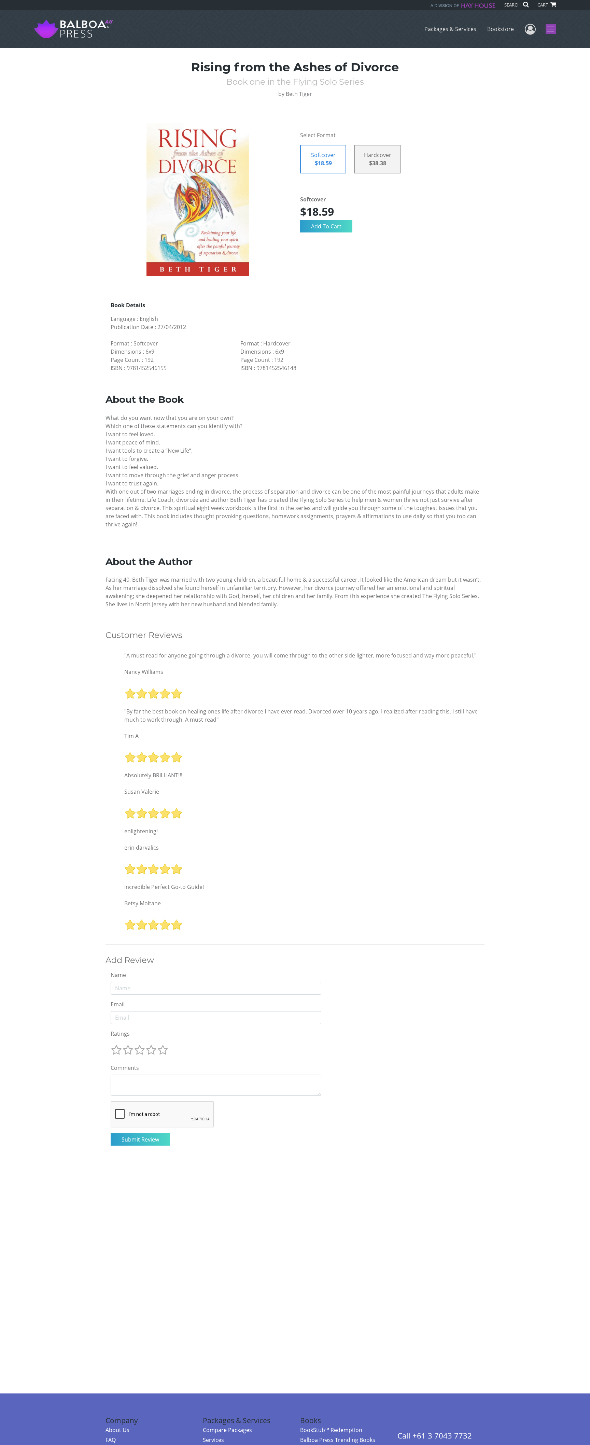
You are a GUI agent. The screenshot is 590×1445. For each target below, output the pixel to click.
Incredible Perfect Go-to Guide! (164, 887)
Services (213, 1440)
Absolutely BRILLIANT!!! (153, 775)
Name (118, 975)
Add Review (130, 960)
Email (118, 1004)
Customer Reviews (144, 635)
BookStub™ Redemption (331, 1430)
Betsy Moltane (142, 903)
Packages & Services (450, 29)
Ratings (120, 1033)
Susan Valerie (141, 791)
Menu (553, 29)
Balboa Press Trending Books (337, 1440)
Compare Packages (227, 1430)
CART (543, 5)
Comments (125, 1068)
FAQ (111, 1440)
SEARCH (513, 5)
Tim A (131, 736)
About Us (117, 1430)
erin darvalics (141, 847)
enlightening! (141, 831)
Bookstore (500, 29)
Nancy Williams (143, 672)
